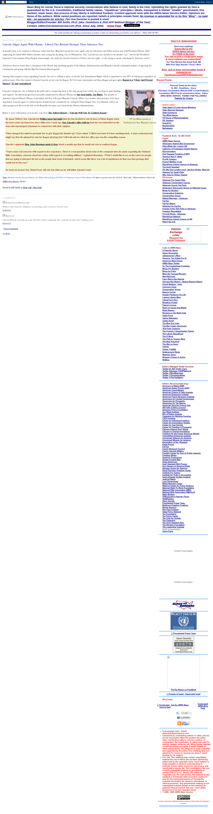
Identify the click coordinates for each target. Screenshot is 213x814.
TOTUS (165, 347)
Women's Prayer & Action (173, 357)
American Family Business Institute (178, 397)
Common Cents (169, 287)
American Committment (173, 390)
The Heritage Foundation (173, 525)
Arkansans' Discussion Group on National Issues (184, 188)
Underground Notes (171, 352)
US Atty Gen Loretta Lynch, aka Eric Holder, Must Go (186, 170)
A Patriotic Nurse (170, 250)
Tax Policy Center (170, 516)
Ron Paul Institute (170, 510)
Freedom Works (169, 455)
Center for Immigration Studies (176, 423)
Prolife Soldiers (169, 159)
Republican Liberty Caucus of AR (177, 219)
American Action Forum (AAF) (175, 388)
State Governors (169, 113)
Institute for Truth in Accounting (176, 475)
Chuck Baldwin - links (172, 284)
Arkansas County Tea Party (174, 185)
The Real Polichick (170, 342)
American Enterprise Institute (175, 395)
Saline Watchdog (170, 318)
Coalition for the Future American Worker (180, 434)
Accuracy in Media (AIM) (173, 386)
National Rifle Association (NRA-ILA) (178, 492)
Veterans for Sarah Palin (173, 172)
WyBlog (165, 360)
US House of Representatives (175, 118)
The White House (170, 115)
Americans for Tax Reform (174, 403)
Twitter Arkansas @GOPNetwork (176, 371)
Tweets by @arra (183, 98)
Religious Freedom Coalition (175, 505)
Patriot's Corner (169, 305)
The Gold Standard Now (173, 523)
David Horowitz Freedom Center (176, 471)
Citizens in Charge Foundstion (176, 431)
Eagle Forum (168, 444)
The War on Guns (170, 344)
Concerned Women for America (176, 440)
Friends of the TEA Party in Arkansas (179, 209)
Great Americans (169, 462)
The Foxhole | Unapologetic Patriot (178, 331)
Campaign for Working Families (176, 416)
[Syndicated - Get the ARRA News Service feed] (176, 707)
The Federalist (168, 520)
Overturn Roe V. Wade (172, 157)
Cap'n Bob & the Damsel (173, 279)
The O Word (167, 336)
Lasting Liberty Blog (171, 297)
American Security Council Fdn (176, 405)
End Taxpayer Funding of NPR (176, 154)
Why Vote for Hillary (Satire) (174, 175)
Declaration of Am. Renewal (174, 442)
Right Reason (168, 310)
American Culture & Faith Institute (177, 392)
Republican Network (171, 217)
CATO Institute (168, 418)
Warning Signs (169, 355)
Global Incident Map (171, 460)
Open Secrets (168, 501)
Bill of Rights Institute (172, 414)
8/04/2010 (7, 210)
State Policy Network (171, 512)
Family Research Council (173, 449)
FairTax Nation (168, 203)
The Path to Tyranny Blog (173, 339)
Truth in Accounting (171, 529)
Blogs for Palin (169, 271)
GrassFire (166, 123)
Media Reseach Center (172, 484)
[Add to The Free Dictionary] (183, 718)
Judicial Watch (169, 479)
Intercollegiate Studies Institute (176, 477)
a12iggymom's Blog (171, 256)
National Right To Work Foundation (178, 488)
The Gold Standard (170, 167)
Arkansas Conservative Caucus (176, 183)
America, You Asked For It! (174, 258)
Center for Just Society (172, 425)
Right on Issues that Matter (174, 308)
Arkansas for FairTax (171, 206)
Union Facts (167, 531)
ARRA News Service (171, 141)
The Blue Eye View (170, 323)
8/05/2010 (7, 223)
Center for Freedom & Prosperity (177, 427)
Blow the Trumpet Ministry (174, 274)
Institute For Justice (171, 473)
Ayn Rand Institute (170, 412)
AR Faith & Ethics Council (174, 408)
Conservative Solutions (172, 193)
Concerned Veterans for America (176, 438)
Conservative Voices (171, 196)
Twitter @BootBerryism (172, 373)
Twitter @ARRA (169, 349)
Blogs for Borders (170, 190)
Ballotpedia (167, 128)
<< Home (6, 233)
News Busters (168, 494)
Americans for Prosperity (173, 401)
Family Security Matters (173, 451)
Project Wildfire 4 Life (172, 162)
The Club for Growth (171, 518)
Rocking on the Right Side (174, 313)
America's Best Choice (172, 261)
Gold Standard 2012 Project (174, 464)
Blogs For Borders (170, 269)
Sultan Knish (168, 321)
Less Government (170, 481)
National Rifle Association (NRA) (176, 490)
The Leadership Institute (173, 527)
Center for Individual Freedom (175, 421)
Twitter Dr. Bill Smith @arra (174, 369)
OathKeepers (168, 499)
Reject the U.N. (169, 222)
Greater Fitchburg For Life (174, 295)
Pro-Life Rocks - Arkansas (174, 214)
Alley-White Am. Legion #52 (174, 146)
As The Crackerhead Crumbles (176, 266)
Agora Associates (170, 253)
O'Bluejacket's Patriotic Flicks (175, 497)
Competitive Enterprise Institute (176, 436)
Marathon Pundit (169, 302)
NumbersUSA (168, 126)
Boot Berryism (168, 276)
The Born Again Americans (174, 326)
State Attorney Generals (173, 110)
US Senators (168, 120)
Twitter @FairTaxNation (172, 377)
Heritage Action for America (174, 468)
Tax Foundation (169, 514)
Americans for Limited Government (178, 399)
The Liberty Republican (172, 334)
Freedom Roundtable (171, 211)
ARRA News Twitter (171, 263)
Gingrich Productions (172, 457)
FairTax (165, 201)
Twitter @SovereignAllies (173, 375)
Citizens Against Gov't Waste (175, 429)
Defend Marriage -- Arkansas (175, 198)
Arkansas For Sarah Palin (173, 180)
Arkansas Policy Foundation (175, 410)
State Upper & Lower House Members (179, 107)
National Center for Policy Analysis (178, 486)
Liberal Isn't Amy (170, 300)
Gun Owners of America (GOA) (176, 466)
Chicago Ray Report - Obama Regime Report (182, 282)
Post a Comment (11, 229)
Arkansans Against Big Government (178, 144)
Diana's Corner (169, 292)
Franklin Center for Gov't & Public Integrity (181, 453)
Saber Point (167, 316)
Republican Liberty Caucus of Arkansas (180, 164)
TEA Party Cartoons (171, 329)
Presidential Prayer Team (173, 503)
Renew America (169, 507)
